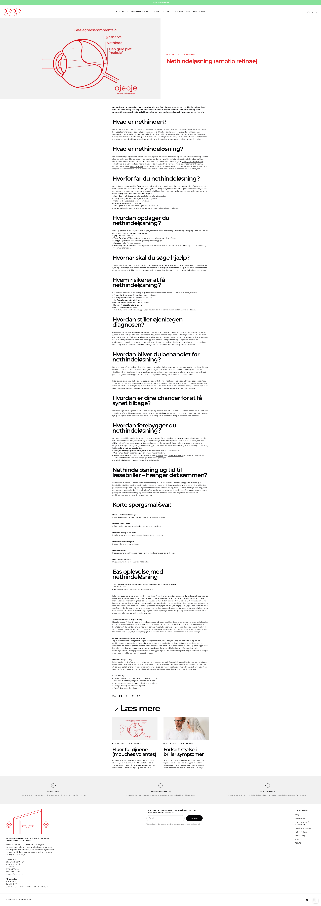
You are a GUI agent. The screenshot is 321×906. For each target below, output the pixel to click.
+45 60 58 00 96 (13, 872)
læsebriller (116, 485)
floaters (133, 238)
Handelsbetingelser (303, 828)
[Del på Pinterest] (132, 695)
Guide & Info (199, 12)
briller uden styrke (175, 455)
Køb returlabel (301, 832)
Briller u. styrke (175, 12)
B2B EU (298, 843)
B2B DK (298, 839)
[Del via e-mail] (138, 695)
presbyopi (162, 485)
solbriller (159, 455)
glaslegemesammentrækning (125, 492)
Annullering (300, 836)
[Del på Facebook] (120, 695)
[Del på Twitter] (126, 695)
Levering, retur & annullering (302, 823)
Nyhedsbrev (300, 818)
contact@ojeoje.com (15, 874)
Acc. (188, 12)
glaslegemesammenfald (192, 161)
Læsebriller (122, 12)
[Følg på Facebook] (307, 899)
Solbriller (159, 12)
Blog (297, 814)
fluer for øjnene (136, 166)
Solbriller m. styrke (141, 12)
